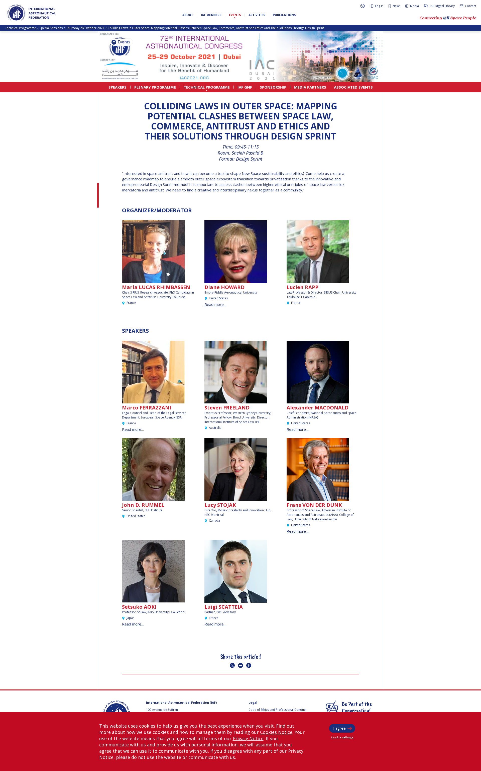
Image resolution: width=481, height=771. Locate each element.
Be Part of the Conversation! (357, 707)
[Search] (362, 6)
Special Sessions (51, 28)
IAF (31, 12)
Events (123, 42)
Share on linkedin (240, 665)
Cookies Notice (276, 732)
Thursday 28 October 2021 (85, 28)
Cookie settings (342, 737)
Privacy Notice (248, 738)
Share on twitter (232, 665)
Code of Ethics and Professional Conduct (277, 710)
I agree (339, 728)
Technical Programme (20, 28)
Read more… (215, 304)
